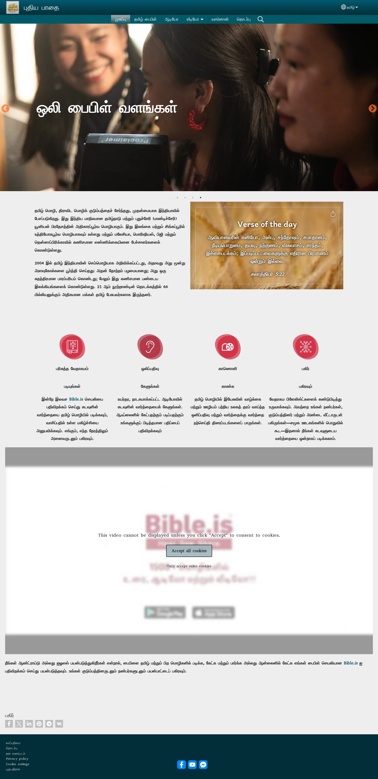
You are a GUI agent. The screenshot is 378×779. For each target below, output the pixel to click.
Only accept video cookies (189, 566)
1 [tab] (177, 197)
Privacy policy (17, 758)
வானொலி (220, 19)
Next (372, 109)
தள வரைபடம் (15, 753)
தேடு (261, 19)
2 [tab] (185, 197)
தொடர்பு (243, 19)
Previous (5, 109)
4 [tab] (200, 197)
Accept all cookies (189, 550)
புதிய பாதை (41, 7)
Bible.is (76, 399)
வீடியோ (193, 19)
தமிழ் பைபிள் (145, 19)
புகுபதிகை (13, 769)
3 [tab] (192, 197)
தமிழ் (351, 7)
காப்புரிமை (13, 743)
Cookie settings (17, 764)
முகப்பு (120, 19)
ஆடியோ (171, 19)
